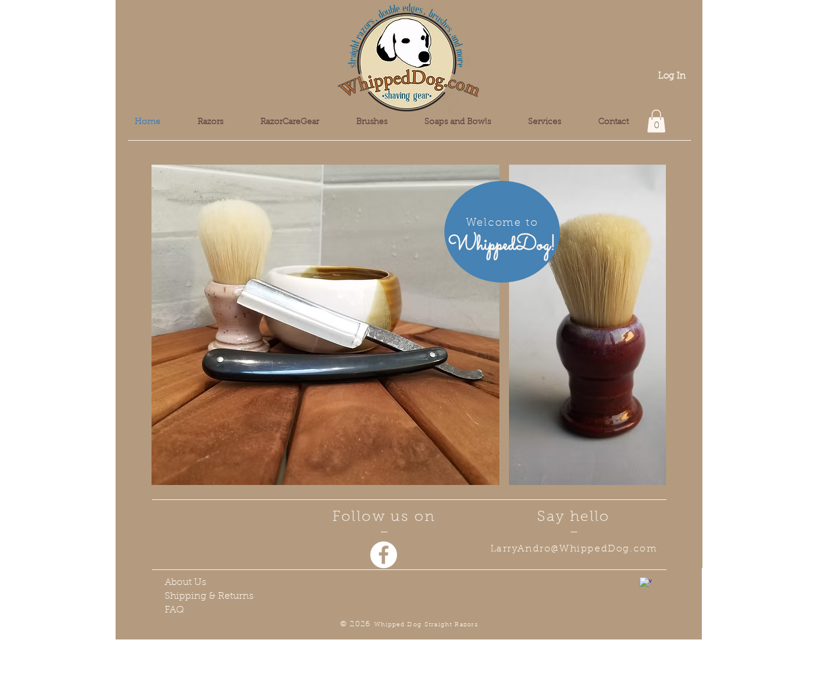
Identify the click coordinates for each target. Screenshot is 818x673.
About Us (185, 582)
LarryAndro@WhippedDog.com (574, 549)
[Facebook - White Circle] (383, 554)
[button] (656, 121)
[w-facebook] (646, 583)
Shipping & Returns (209, 596)
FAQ (174, 610)
